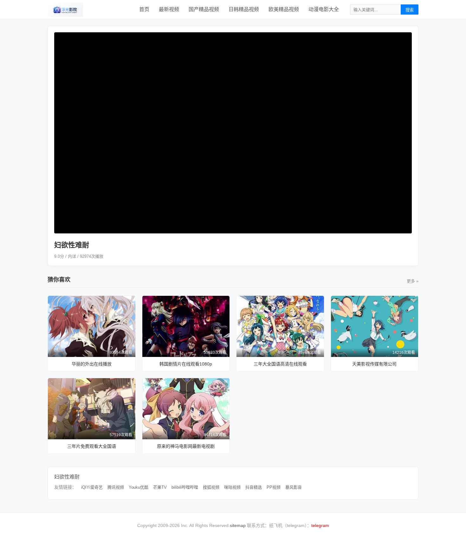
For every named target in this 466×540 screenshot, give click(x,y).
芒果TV (160, 487)
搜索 (409, 10)
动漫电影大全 (323, 9)
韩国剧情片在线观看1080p (185, 363)
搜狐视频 (211, 487)
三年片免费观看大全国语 (91, 446)
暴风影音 (293, 487)
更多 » (412, 281)
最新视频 (169, 9)
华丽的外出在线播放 (92, 363)
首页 (144, 9)
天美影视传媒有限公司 (374, 363)
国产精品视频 (204, 9)
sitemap (238, 525)
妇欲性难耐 (67, 477)
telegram (320, 525)
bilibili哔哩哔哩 (185, 487)
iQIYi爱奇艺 (92, 487)
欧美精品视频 (284, 9)
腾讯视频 (115, 487)
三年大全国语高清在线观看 (280, 363)
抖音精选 (253, 487)
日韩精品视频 (244, 9)
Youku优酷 (138, 487)
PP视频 (274, 487)
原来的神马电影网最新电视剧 (186, 446)
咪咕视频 (232, 487)
